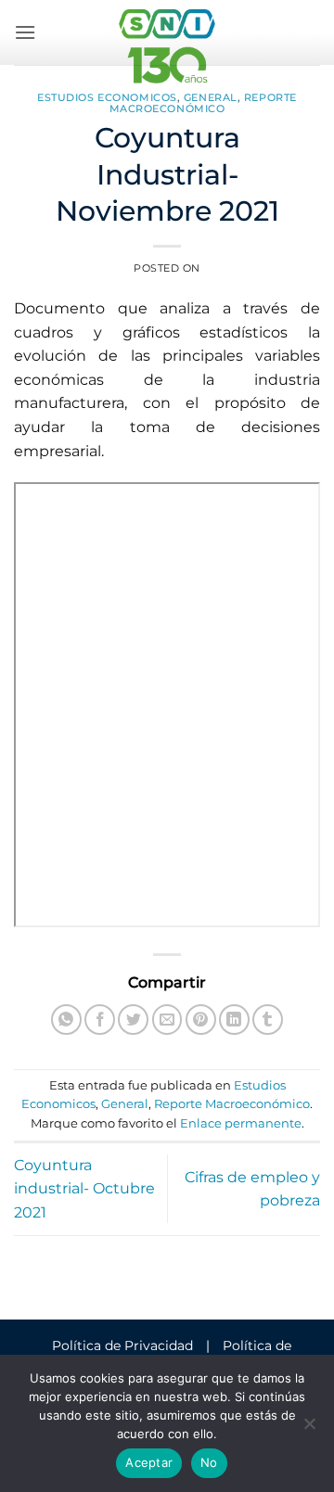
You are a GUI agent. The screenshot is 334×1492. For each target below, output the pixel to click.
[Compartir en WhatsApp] (66, 1019)
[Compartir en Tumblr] (267, 1019)
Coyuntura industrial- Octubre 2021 (84, 1188)
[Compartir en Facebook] (99, 1019)
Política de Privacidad (122, 1345)
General (211, 97)
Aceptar (149, 1462)
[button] (25, 32)
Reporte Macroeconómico (203, 103)
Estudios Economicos (107, 97)
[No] (309, 1429)
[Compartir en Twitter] (133, 1019)
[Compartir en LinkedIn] (234, 1019)
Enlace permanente (241, 1123)
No (209, 1462)
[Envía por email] (167, 1019)
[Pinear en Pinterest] (201, 1019)
